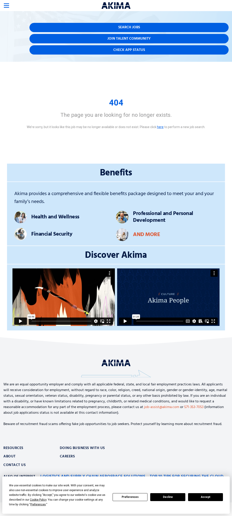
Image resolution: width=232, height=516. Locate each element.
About (9, 456)
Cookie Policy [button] (38, 499)
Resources (13, 448)
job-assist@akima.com (161, 407)
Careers (67, 456)
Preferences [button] (38, 504)
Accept (205, 497)
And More (146, 234)
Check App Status (129, 50)
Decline (168, 497)
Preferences (130, 497)
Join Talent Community (129, 39)
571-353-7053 (193, 407)
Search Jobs (129, 27)
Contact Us (14, 465)
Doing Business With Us (82, 448)
